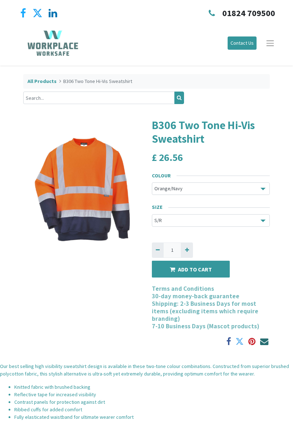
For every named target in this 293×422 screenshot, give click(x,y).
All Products (42, 81)
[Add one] (187, 250)
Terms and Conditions (183, 288)
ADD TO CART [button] (195, 269)
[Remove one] (158, 250)
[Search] (179, 98)
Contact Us (242, 43)
